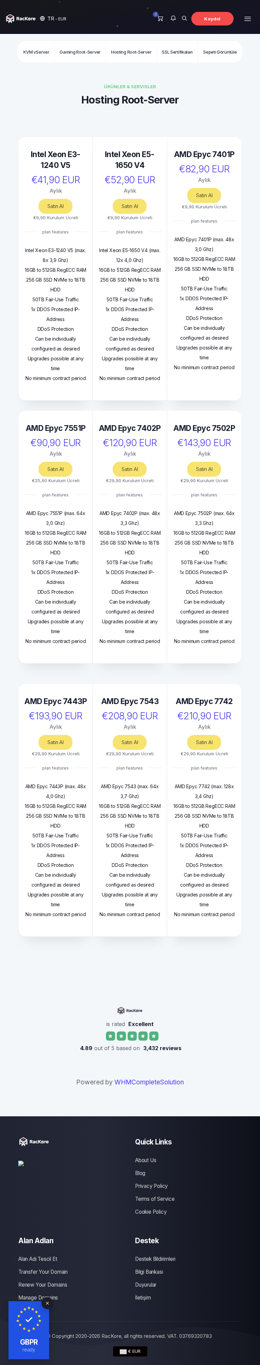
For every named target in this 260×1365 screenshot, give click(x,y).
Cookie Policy (151, 1212)
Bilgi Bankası (149, 1272)
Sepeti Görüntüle (220, 52)
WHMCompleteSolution (149, 1082)
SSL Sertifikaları (177, 52)
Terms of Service (155, 1199)
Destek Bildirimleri (155, 1259)
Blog (140, 1173)
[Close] (47, 1303)
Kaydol (212, 18)
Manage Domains (38, 1297)
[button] (53, 18)
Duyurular (145, 1285)
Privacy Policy (151, 1186)
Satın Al (55, 206)
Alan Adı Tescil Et (37, 1259)
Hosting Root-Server (131, 52)
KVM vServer (36, 52)
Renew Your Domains (42, 1285)
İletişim (143, 1297)
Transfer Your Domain (43, 1272)
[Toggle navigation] (247, 18)
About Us (145, 1160)
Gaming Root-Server (80, 52)
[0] (160, 18)
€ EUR (133, 1351)
